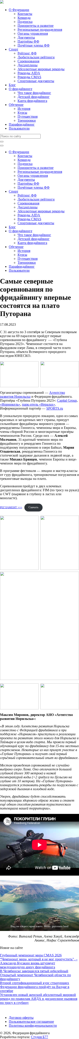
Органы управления (33, 33)
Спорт (13, 49)
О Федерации (19, 10)
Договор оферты (21, 1017)
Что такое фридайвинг (34, 93)
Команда (24, 18)
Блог (12, 85)
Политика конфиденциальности (33, 1025)
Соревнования (28, 61)
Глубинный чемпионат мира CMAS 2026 (31, 955)
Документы (26, 37)
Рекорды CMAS (29, 77)
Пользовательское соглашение (31, 1021)
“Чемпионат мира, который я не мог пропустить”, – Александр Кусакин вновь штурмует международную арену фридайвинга (38, 963)
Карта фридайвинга (32, 101)
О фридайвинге (20, 89)
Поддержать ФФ (12, 1010)
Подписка (25, 21)
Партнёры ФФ (28, 41)
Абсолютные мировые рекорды (41, 69)
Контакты (25, 14)
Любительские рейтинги (36, 57)
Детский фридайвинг (34, 97)
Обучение (16, 105)
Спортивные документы (36, 81)
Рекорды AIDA (29, 73)
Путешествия (28, 116)
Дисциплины (28, 65)
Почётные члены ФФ (34, 45)
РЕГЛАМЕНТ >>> (11, 507)
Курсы (22, 112)
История (24, 108)
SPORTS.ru (54, 408)
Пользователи (19, 128)
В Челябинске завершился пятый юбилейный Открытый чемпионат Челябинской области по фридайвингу (35, 975)
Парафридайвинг (22, 124)
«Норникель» (10, 404)
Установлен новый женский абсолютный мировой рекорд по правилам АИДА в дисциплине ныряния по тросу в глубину (38, 999)
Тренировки (27, 120)
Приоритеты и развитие (36, 25)
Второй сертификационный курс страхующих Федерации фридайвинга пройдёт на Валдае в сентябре (34, 987)
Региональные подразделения (40, 29)
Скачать (33, 507)
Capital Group (67, 400)
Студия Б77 (39, 1037)
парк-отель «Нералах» (38, 404)
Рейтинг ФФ (27, 53)
